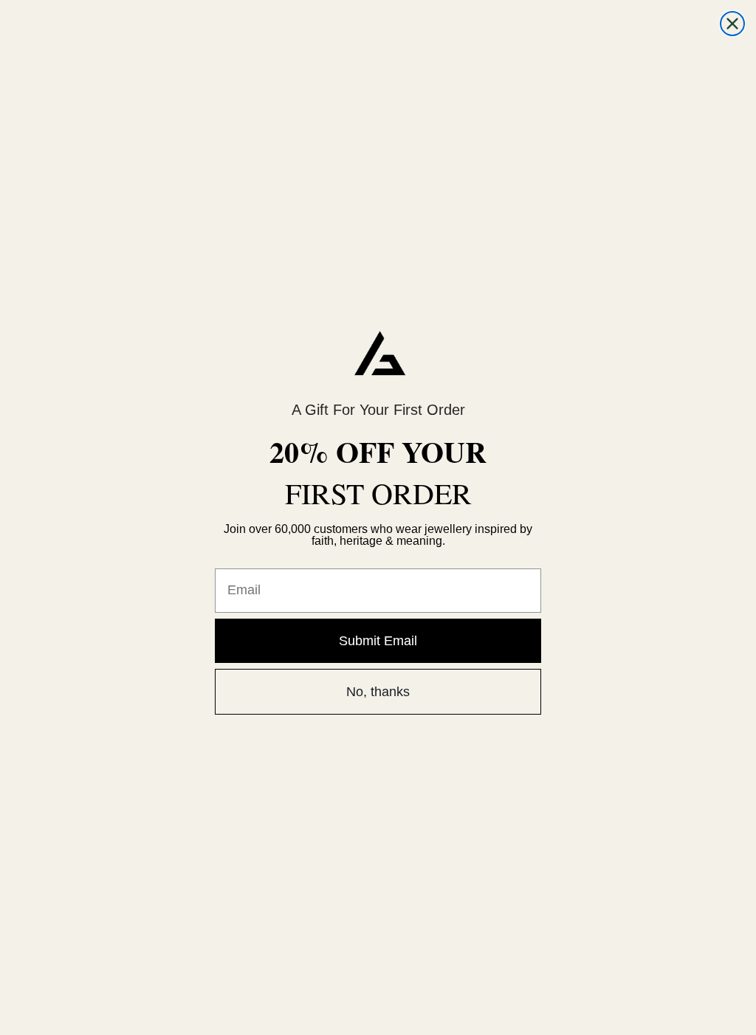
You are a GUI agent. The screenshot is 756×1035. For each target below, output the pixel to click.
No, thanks (378, 691)
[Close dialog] (732, 23)
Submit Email (378, 640)
